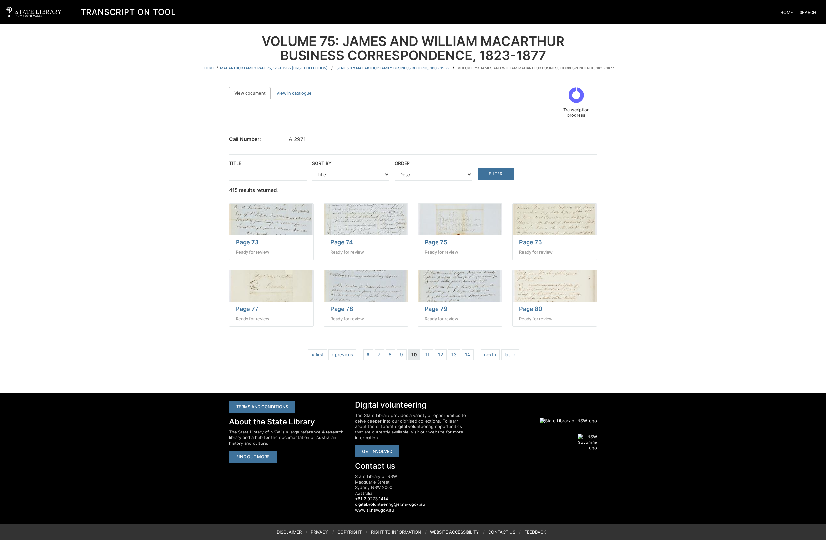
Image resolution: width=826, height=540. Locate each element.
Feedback (535, 532)
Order (402, 163)
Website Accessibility (454, 532)
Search (808, 12)
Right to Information (396, 532)
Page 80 (530, 308)
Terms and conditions (262, 406)
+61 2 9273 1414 (371, 498)
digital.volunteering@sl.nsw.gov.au (390, 504)
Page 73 (247, 242)
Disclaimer (289, 532)
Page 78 (341, 308)
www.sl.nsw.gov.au (374, 510)
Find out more (252, 456)
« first (318, 354)
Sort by (322, 163)
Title (235, 163)
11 (427, 354)
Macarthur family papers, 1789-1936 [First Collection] (273, 68)
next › (490, 354)
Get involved (377, 451)
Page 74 (341, 242)
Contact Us (501, 532)
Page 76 (530, 242)
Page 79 (436, 308)
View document (252, 93)
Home (786, 12)
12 (440, 354)
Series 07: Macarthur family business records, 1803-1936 (393, 68)
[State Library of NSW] (564, 421)
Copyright (349, 532)
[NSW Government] (587, 442)
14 (467, 354)
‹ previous (342, 354)
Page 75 (436, 242)
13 (454, 354)
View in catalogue (294, 93)
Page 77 (247, 308)
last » (510, 354)
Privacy (319, 532)
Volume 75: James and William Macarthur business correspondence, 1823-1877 (536, 68)
